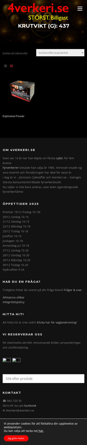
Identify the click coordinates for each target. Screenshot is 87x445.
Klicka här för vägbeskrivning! (57, 322)
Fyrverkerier (11, 168)
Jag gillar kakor (16, 438)
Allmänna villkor (13, 297)
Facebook (30, 405)
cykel (59, 158)
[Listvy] (11, 66)
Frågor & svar (73, 290)
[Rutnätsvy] (5, 66)
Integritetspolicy (13, 302)
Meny (79, 8)
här (41, 431)
